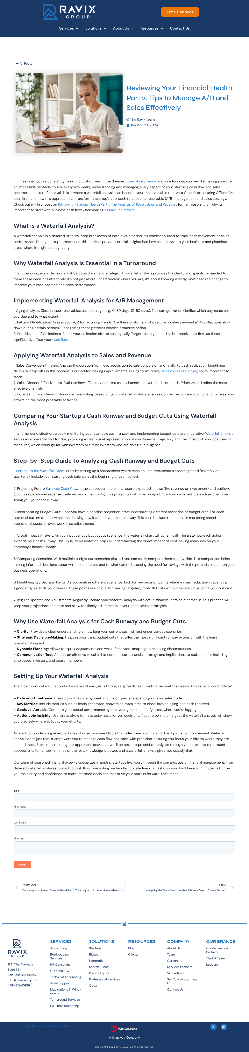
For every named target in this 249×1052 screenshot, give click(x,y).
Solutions (93, 28)
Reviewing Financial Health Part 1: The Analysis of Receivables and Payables (117, 204)
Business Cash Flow (61, 488)
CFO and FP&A (61, 971)
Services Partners (179, 967)
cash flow (59, 339)
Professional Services (104, 979)
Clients (133, 954)
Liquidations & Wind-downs (65, 991)
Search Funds (99, 967)
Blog (131, 948)
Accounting (58, 948)
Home (25, 1026)
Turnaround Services (65, 1000)
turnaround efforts (119, 210)
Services (66, 28)
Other (93, 986)
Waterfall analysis (219, 433)
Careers (173, 961)
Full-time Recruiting (64, 1006)
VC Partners (175, 973)
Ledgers (212, 965)
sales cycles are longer (179, 371)
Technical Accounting (65, 977)
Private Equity (99, 973)
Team (171, 954)
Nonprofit (96, 961)
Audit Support (60, 983)
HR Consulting (60, 965)
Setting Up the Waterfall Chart (40, 471)
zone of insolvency (141, 181)
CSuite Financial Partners (217, 950)
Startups (95, 948)
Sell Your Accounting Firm (182, 981)
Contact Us (180, 28)
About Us (121, 28)
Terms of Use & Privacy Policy (50, 1026)
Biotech (94, 954)
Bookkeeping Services (59, 956)
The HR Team (215, 958)
